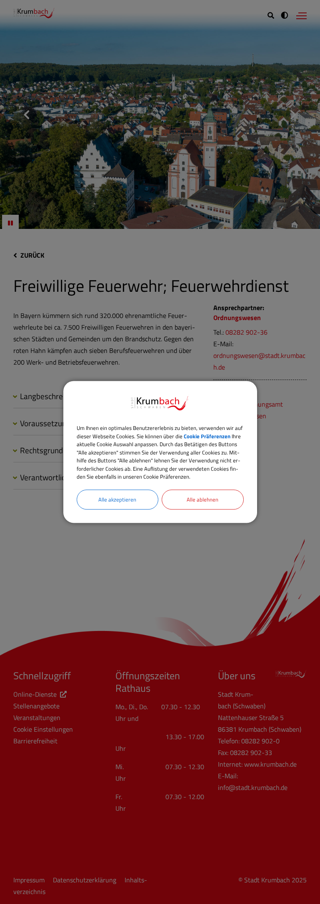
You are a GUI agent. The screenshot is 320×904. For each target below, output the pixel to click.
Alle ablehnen (202, 499)
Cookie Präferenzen (207, 436)
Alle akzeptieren (117, 499)
